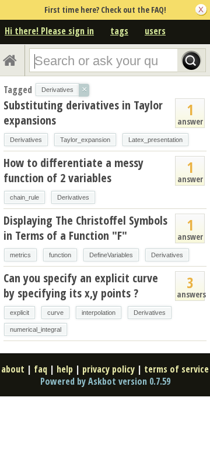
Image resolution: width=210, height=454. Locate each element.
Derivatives (26, 139)
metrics (20, 254)
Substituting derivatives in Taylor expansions (83, 112)
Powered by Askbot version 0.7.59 (105, 381)
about (12, 369)
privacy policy (108, 369)
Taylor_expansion (85, 139)
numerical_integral (35, 329)
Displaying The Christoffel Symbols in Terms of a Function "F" (85, 227)
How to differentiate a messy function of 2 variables (74, 170)
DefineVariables (111, 254)
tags (119, 30)
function (60, 254)
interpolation (99, 312)
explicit (19, 312)
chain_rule (24, 197)
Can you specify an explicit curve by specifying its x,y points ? (81, 285)
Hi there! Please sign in (49, 30)
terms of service (176, 369)
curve (55, 312)
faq (40, 369)
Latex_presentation (155, 139)
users (155, 30)
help (65, 369)
